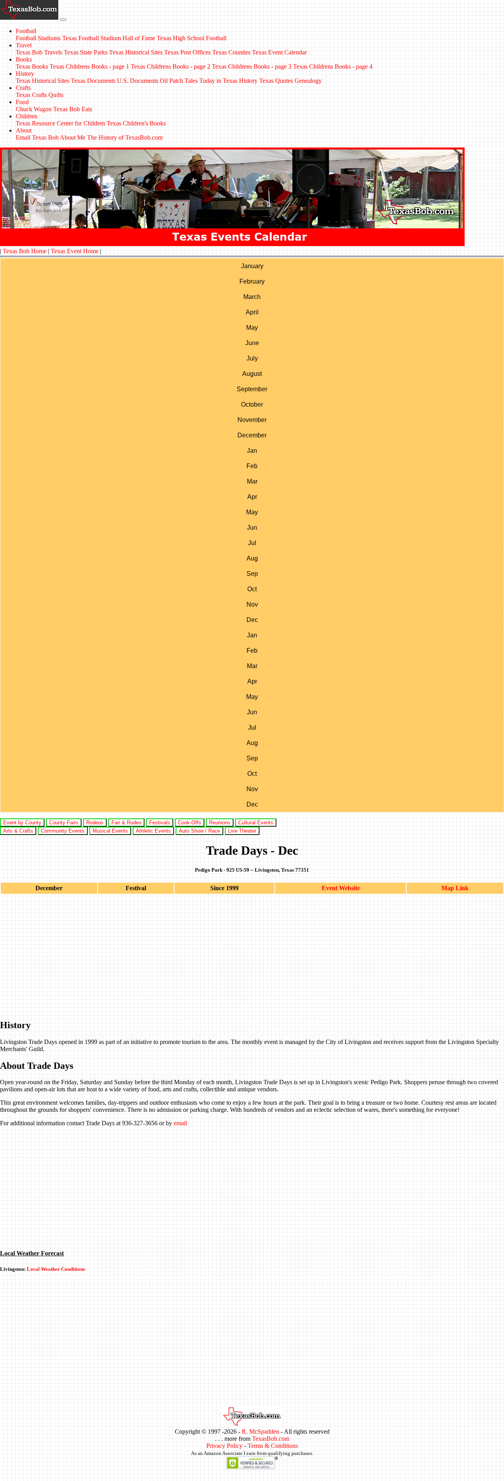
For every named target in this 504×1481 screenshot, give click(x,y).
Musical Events (110, 831)
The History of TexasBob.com (125, 137)
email (180, 1123)
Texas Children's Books (136, 123)
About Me (72, 137)
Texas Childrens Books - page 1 (89, 66)
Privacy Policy (224, 1445)
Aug (252, 558)
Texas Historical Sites (136, 52)
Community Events (63, 831)
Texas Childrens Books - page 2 (170, 66)
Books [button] (24, 59)
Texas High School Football (191, 38)
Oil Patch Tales (179, 80)
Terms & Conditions (273, 1445)
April (252, 312)
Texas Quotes (276, 80)
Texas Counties (231, 52)
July (252, 358)
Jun (252, 527)
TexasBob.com (270, 1438)
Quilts (55, 95)
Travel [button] (24, 45)
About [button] (24, 130)
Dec (252, 619)
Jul (252, 543)
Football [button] (26, 31)
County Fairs (63, 822)
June (252, 343)
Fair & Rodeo (126, 822)
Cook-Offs (189, 822)
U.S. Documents (137, 80)
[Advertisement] (236, 957)
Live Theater (242, 831)
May (252, 327)
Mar (252, 481)
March (252, 296)
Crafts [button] (23, 87)
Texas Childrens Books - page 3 (251, 66)
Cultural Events (255, 822)
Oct (252, 589)
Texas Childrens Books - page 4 (332, 66)
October (252, 404)
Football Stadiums (38, 38)
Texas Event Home (74, 251)
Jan (252, 450)
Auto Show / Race (199, 831)
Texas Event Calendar (279, 52)
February (252, 281)
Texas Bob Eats (72, 109)
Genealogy (308, 80)
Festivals (159, 822)
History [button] (25, 73)
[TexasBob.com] (252, 1424)
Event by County (22, 822)
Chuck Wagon (34, 109)
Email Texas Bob (37, 137)
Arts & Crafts (18, 831)
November (252, 419)
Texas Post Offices (187, 52)
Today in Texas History (228, 80)
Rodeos (95, 822)
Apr (252, 496)
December (252, 435)
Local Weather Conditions (56, 1269)
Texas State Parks (85, 52)
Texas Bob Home (24, 251)
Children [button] (26, 116)
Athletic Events (153, 831)
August (252, 373)
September (252, 389)
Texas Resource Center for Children (60, 123)
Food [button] (22, 102)
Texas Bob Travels (39, 52)
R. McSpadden (260, 1431)
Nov (252, 604)
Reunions (219, 822)
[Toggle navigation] (63, 20)
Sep (252, 573)
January (252, 266)
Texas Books (32, 66)
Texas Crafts (31, 95)
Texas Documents (93, 80)
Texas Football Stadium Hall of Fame (108, 38)
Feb (252, 466)
